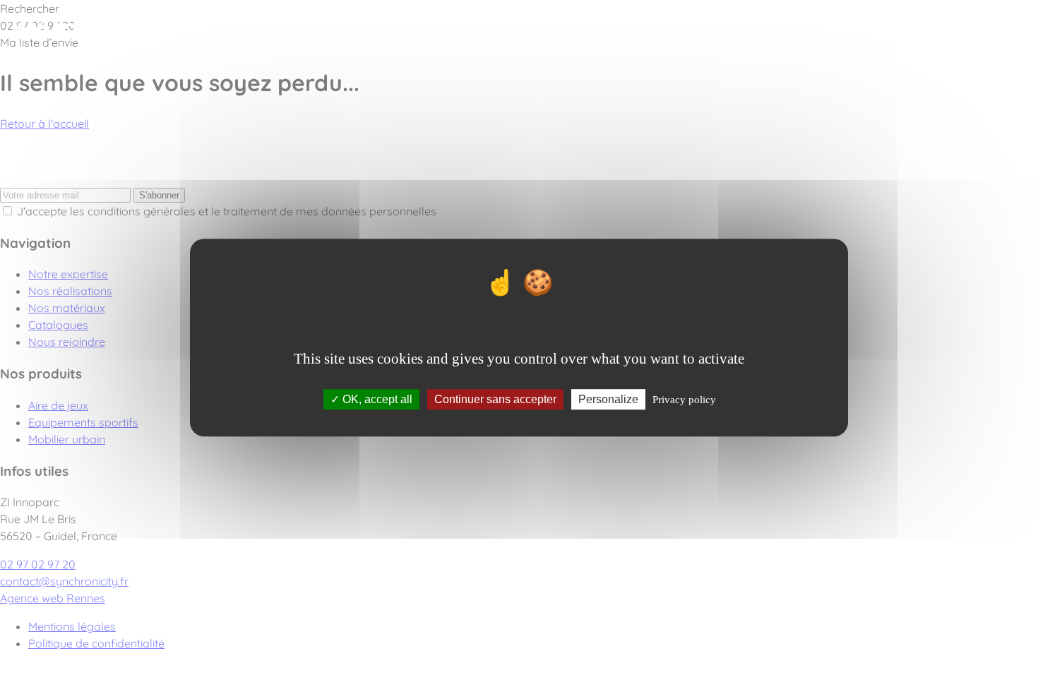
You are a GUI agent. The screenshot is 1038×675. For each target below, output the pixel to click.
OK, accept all (376, 399)
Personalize (608, 399)
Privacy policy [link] (684, 399)
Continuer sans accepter (495, 399)
